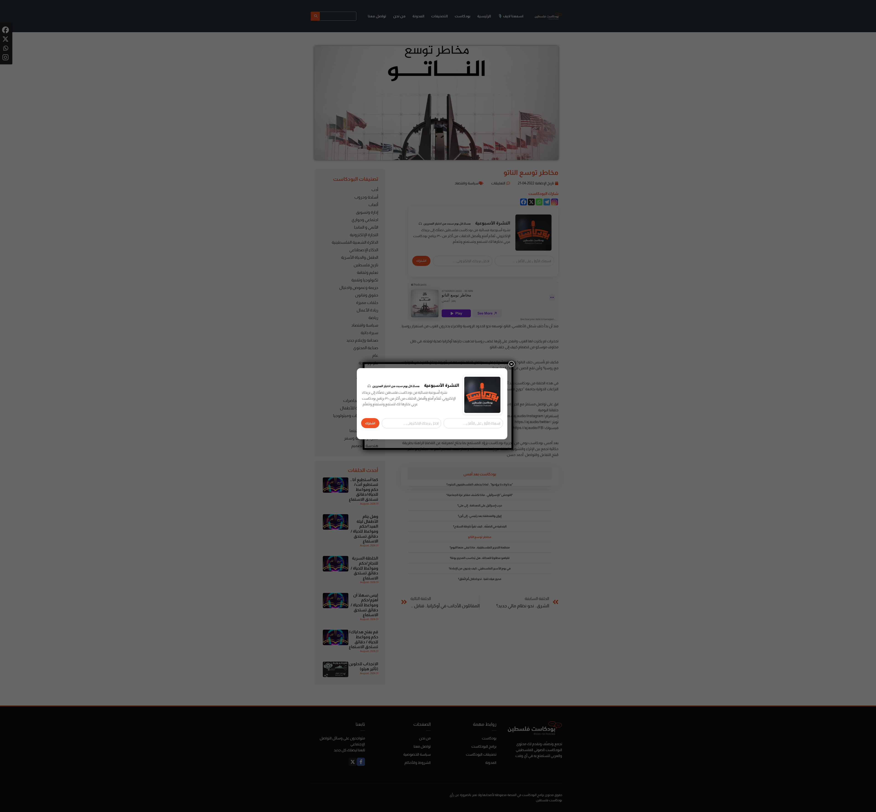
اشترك (370, 423)
